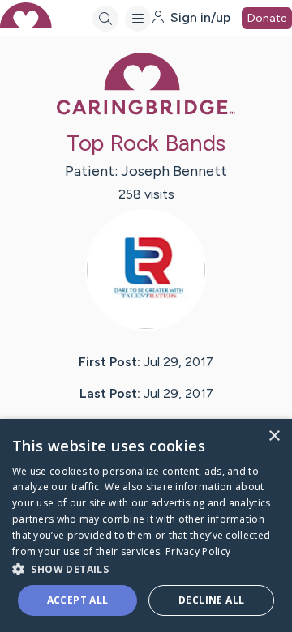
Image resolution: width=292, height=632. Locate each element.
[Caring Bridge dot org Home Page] (146, 111)
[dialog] (146, 525)
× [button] (274, 436)
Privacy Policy (197, 551)
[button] (146, 568)
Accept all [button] (78, 600)
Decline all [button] (211, 600)
